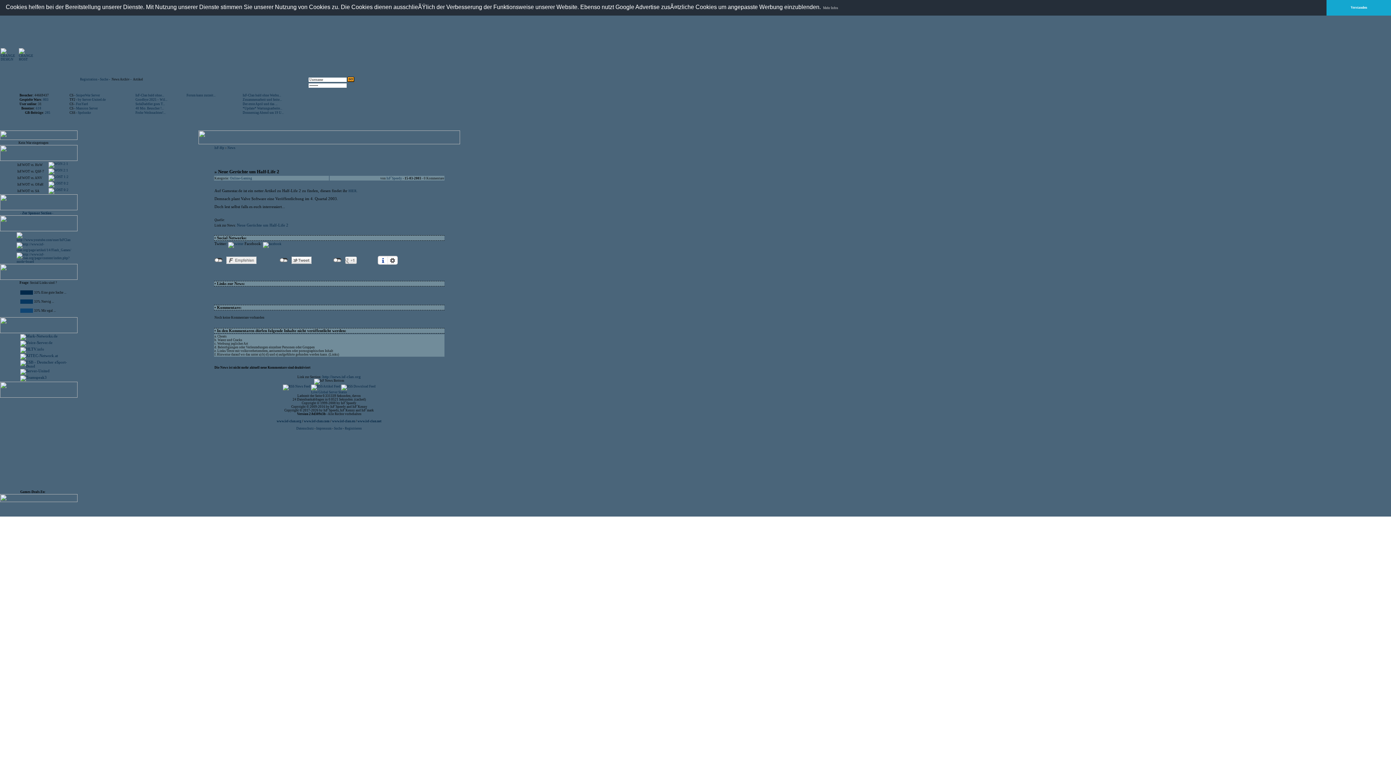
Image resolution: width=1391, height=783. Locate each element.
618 (38, 108)
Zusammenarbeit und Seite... (262, 100)
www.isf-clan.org (289, 421)
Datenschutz (305, 428)
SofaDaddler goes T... (150, 104)
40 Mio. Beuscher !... (149, 108)
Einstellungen (393, 260)
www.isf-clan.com (317, 421)
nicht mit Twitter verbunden (284, 260)
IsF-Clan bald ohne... (149, 95)
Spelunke (84, 113)
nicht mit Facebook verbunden (218, 260)
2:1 (65, 164)
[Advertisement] (272, 54)
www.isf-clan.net (369, 421)
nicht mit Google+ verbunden (337, 260)
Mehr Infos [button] (830, 8)
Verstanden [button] (1359, 7)
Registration (88, 79)
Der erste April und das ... (260, 104)
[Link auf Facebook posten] (272, 244)
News (231, 148)
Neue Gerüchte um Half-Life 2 (262, 225)
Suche (104, 79)
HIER (352, 191)
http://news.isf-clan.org (341, 377)
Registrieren (353, 428)
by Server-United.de (92, 100)
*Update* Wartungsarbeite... (262, 108)
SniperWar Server (88, 95)
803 (46, 100)
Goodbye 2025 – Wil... (151, 100)
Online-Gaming (241, 178)
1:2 (65, 177)
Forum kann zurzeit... (201, 95)
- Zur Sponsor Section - (36, 213)
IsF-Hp (219, 148)
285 (47, 113)
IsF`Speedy (394, 178)
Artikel (138, 79)
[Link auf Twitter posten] (235, 244)
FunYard (82, 104)
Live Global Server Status (329, 392)
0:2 (65, 183)
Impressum (323, 428)
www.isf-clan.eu (343, 421)
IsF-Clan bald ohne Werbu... (262, 95)
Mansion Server (87, 108)
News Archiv (121, 79)
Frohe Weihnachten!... (150, 113)
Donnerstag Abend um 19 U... (263, 113)
